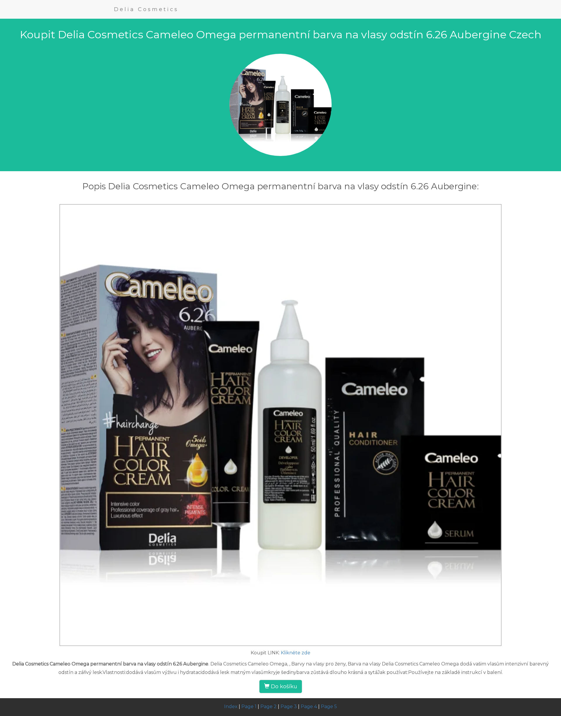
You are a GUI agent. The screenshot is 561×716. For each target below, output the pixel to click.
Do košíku (283, 686)
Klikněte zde (295, 653)
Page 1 (249, 706)
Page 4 (309, 706)
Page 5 (329, 706)
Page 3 (288, 706)
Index (231, 706)
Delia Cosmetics (146, 9)
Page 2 (268, 706)
